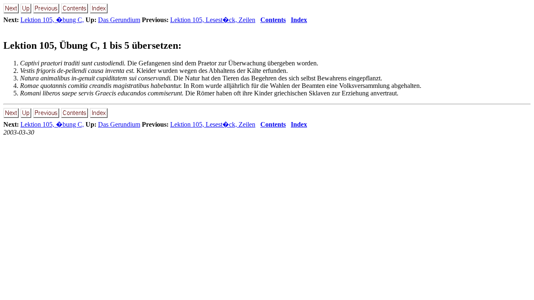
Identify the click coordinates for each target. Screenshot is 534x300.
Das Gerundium (119, 19)
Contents (273, 19)
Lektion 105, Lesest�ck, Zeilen (212, 19)
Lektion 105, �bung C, (52, 19)
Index (299, 19)
